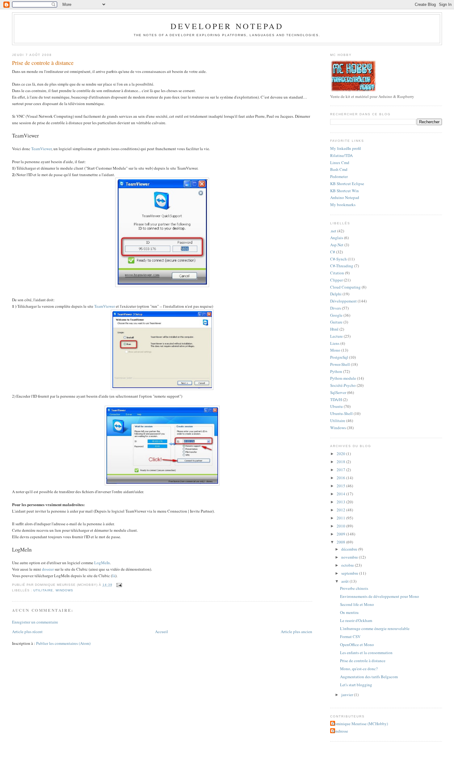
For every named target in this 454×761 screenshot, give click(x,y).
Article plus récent (27, 631)
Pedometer (339, 176)
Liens (334, 343)
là (113, 575)
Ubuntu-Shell (341, 413)
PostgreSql (339, 357)
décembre (349, 549)
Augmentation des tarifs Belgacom (369, 676)
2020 (341, 453)
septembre (350, 573)
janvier (347, 694)
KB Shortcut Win (344, 190)
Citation (337, 273)
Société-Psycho (343, 385)
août (345, 581)
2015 (341, 485)
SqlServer (338, 392)
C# (332, 252)
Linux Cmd (339, 162)
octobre (348, 565)
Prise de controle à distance (43, 62)
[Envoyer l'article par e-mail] (118, 585)
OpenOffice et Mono (357, 644)
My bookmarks (342, 204)
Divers (335, 308)
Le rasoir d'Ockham (356, 620)
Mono (335, 350)
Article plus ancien (296, 631)
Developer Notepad (227, 26)
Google (336, 315)
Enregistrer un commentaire (35, 622)
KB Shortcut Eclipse (347, 183)
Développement (343, 301)
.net (333, 231)
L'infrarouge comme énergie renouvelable (375, 628)
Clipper (336, 280)
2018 (341, 461)
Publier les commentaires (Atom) (63, 643)
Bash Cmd (338, 169)
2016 (341, 477)
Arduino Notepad (344, 197)
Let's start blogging (356, 684)
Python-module (343, 378)
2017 (341, 469)
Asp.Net (336, 244)
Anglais (336, 237)
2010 (341, 526)
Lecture (336, 336)
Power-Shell (340, 364)
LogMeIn (102, 562)
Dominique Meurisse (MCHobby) (360, 723)
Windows (64, 590)
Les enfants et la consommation (366, 652)
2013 (341, 502)
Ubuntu (336, 406)
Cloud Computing (345, 287)
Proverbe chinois (354, 588)
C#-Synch (338, 259)
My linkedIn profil (345, 148)
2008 (341, 542)
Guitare (336, 322)
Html (334, 329)
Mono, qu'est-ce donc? (359, 668)
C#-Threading (341, 265)
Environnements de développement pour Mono (379, 596)
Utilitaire (43, 590)
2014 (341, 494)
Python (336, 371)
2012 (341, 510)
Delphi (336, 294)
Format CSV (350, 636)
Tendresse (340, 731)
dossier (48, 569)
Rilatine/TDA (341, 155)
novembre (350, 557)
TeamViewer (41, 148)
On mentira (349, 612)
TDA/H (336, 399)
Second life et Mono (357, 604)
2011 (341, 518)
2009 (341, 534)
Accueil (161, 631)
